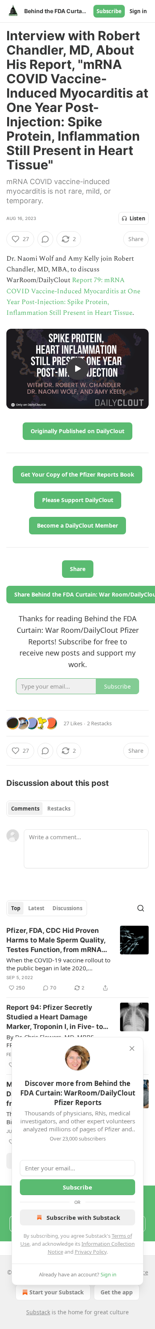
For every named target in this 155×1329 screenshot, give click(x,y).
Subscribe (109, 11)
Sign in (138, 11)
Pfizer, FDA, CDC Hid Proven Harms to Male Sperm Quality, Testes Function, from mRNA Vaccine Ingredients (55, 940)
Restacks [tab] (58, 808)
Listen (137, 218)
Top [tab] (15, 908)
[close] (132, 1048)
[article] (77, 959)
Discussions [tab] (67, 908)
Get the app (117, 1292)
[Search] (141, 908)
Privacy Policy (91, 1251)
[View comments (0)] (45, 239)
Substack (38, 1312)
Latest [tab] (36, 908)
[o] (77, 368)
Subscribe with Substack (83, 1217)
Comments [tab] (25, 808)
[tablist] (40, 809)
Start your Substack (56, 1292)
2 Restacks (99, 723)
